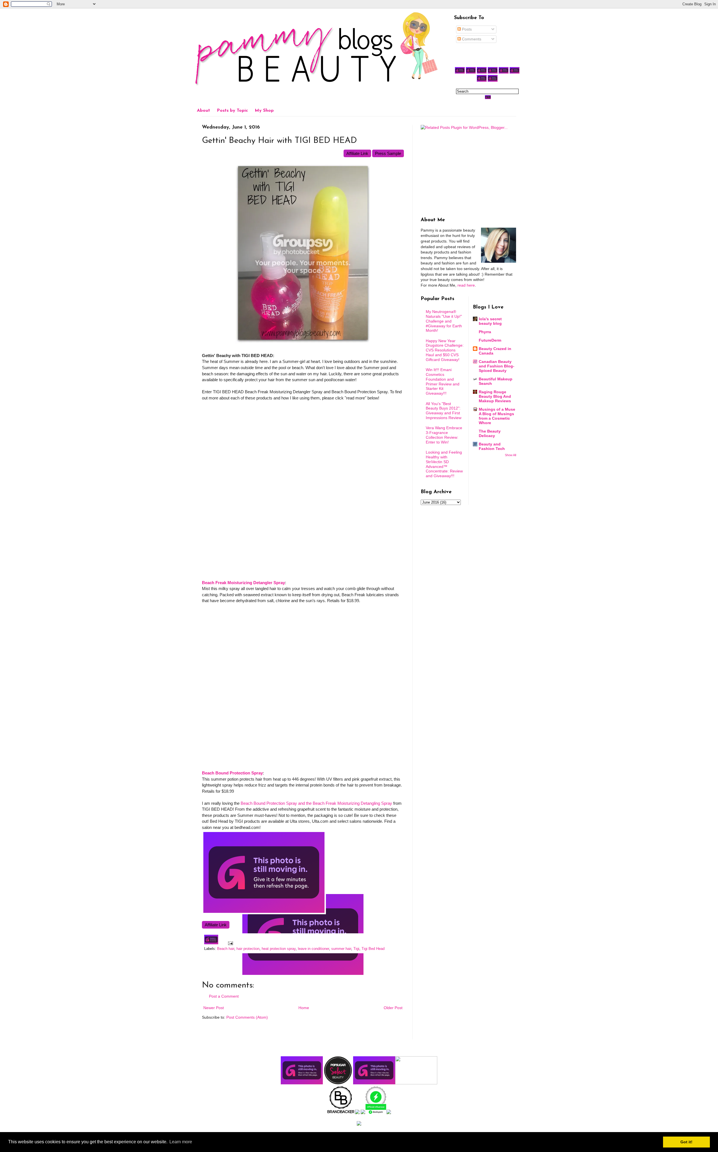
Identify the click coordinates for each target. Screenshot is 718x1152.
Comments (471, 39)
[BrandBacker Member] (341, 1112)
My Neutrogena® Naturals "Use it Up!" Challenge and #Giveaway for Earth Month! (444, 321)
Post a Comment (224, 996)
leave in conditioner (313, 949)
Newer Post (213, 1007)
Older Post (393, 1007)
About (203, 110)
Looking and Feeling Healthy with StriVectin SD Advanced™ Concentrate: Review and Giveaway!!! (444, 464)
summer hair (341, 949)
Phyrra (485, 332)
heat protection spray (279, 949)
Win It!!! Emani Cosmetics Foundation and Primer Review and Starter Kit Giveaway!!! (442, 381)
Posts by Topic (232, 110)
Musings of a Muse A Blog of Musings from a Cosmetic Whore (497, 416)
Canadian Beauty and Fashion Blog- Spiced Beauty (496, 366)
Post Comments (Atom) (247, 1017)
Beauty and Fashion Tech (492, 446)
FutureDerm (490, 340)
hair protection (247, 949)
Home (303, 1007)
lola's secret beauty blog (490, 321)
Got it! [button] (686, 1142)
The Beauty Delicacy (490, 433)
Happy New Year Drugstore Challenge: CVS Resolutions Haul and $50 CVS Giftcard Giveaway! (445, 350)
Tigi (356, 949)
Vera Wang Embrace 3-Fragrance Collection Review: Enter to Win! (444, 435)
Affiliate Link (357, 153)
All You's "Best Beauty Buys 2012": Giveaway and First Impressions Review (443, 410)
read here (466, 285)
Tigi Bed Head (373, 949)
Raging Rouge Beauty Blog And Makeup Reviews (495, 396)
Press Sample (388, 153)
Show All (510, 455)
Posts (466, 29)
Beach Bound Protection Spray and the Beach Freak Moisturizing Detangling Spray (316, 803)
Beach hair (225, 949)
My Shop (264, 110)
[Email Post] (229, 943)
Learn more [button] (180, 1141)
